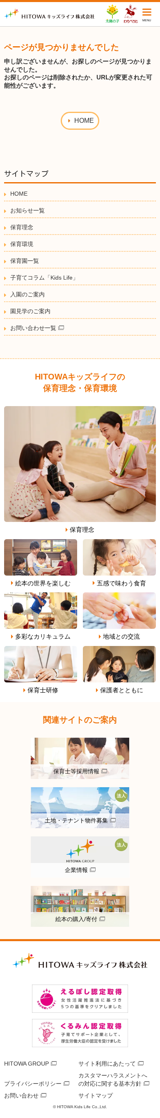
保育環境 (21, 244)
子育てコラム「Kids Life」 (44, 277)
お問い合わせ (21, 1095)
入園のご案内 (27, 294)
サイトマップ (95, 1095)
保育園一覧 (24, 261)
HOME (18, 193)
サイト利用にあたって (107, 1063)
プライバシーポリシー (33, 1083)
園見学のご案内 (30, 311)
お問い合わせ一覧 (33, 328)
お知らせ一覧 (27, 210)
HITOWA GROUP (26, 1063)
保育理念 (21, 227)
